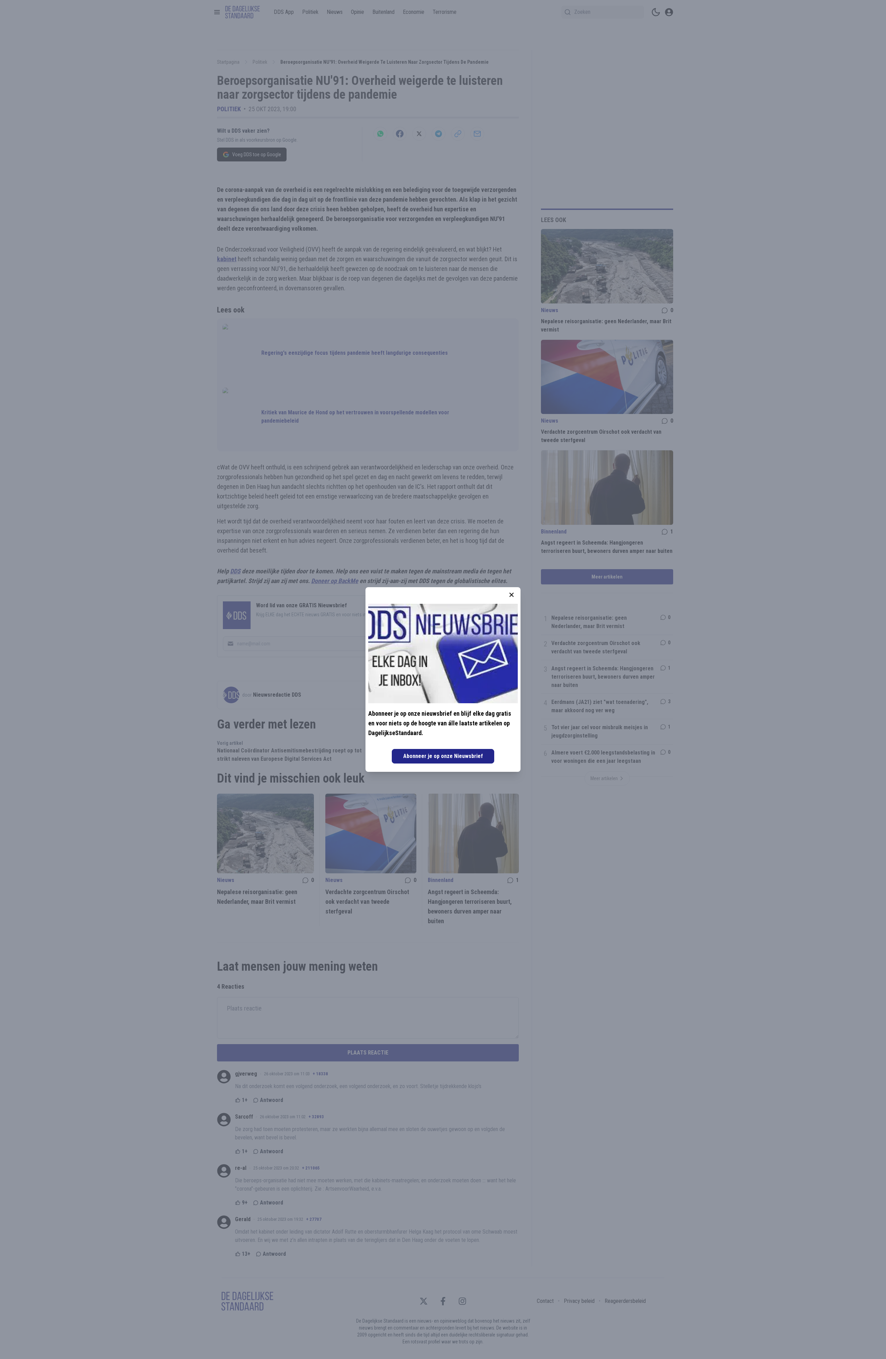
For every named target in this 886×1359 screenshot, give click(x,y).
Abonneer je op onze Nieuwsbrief (443, 756)
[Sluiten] (511, 594)
